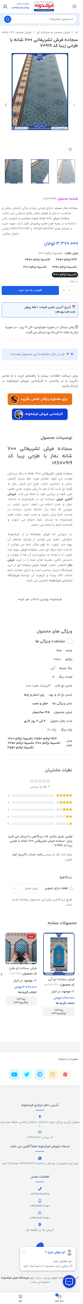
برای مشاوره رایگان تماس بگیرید (44, 399)
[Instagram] (52, 1074)
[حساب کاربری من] (5, 6)
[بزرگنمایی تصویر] (70, 149)
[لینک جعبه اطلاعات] (20, 6)
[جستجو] (7, 19)
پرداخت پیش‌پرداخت (59, 1011)
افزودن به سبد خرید (30, 290)
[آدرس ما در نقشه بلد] (40, 1224)
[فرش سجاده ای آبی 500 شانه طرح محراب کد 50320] (59, 954)
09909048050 (40, 1206)
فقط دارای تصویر (56, 888)
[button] (74, 105)
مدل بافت (71, 253)
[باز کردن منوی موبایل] (74, 6)
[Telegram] (39, 1074)
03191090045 (40, 1194)
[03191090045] (40, 1188)
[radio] (66, 259)
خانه (78, 32)
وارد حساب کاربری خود (27, 854)
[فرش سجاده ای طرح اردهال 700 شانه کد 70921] (21, 948)
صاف (72, 282)
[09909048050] (40, 1200)
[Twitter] (27, 1074)
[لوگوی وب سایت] (44, 6)
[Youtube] (14, 1074)
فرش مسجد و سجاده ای (53, 32)
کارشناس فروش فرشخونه (44, 414)
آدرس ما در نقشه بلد (40, 1230)
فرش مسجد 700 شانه (16, 32)
